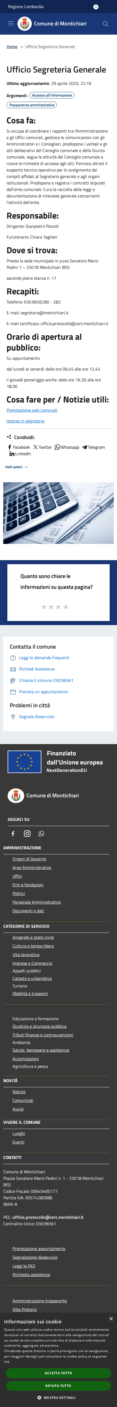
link (7, 1361)
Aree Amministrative (32, 867)
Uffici (17, 876)
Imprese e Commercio (32, 963)
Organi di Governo (29, 859)
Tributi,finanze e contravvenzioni (43, 1035)
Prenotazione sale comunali (32, 410)
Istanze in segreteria (25, 421)
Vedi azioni (14, 467)
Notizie (19, 1091)
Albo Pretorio (25, 1309)
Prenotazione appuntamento (39, 1248)
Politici (19, 893)
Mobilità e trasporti (30, 993)
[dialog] (58, 1360)
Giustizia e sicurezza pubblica (39, 1026)
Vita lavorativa (26, 954)
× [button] (111, 1319)
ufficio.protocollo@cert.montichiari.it (48, 1217)
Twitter (45, 447)
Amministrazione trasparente (40, 1300)
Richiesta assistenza (31, 1274)
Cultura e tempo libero (33, 946)
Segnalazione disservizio (35, 1257)
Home (12, 46)
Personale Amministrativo (37, 902)
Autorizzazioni (26, 1058)
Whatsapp (70, 447)
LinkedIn (23, 453)
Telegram (96, 447)
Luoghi (19, 1133)
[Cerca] (105, 24)
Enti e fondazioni (28, 884)
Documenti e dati (28, 910)
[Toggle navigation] (11, 23)
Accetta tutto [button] (58, 1373)
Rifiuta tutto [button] (58, 1385)
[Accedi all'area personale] (96, 7)
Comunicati (23, 1100)
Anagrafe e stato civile (33, 937)
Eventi (18, 1142)
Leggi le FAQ (24, 1266)
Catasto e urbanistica (32, 978)
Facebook (21, 447)
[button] (58, 1397)
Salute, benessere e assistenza (41, 1050)
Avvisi (18, 1109)
